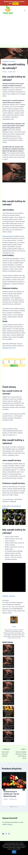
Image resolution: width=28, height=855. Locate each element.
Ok (14, 852)
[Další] (24, 789)
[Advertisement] (14, 30)
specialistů (9, 236)
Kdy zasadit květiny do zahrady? (6, 753)
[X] (6, 833)
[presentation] (14, 780)
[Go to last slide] (4, 789)
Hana (5, 71)
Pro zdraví (12, 61)
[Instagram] (9, 833)
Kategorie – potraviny (8, 596)
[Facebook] (3, 833)
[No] (26, 848)
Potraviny (5, 61)
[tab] (12, 806)
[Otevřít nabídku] (24, 10)
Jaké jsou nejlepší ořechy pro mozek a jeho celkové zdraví (21, 754)
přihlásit (10, 824)
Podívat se (15, 3)
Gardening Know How (8, 348)
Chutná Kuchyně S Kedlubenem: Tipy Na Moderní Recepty (11, 794)
